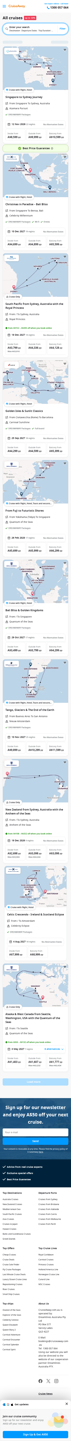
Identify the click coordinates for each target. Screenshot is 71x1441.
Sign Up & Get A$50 (35, 1435)
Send (35, 1141)
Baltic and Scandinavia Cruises (17, 1233)
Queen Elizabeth (10, 1324)
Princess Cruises (46, 1264)
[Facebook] (40, 1381)
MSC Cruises (44, 1284)
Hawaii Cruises (9, 1229)
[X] (48, 1381)
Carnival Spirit (9, 1349)
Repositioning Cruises (12, 1284)
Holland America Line (48, 1269)
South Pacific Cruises (12, 1214)
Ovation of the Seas (11, 1310)
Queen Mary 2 (9, 1329)
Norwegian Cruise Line (48, 1274)
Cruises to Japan (10, 1224)
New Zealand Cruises (12, 1204)
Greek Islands (9, 1238)
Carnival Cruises (45, 1259)
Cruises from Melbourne (49, 1219)
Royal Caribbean (45, 1254)
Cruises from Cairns (47, 1214)
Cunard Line (44, 1279)
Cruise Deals (8, 1259)
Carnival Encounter (11, 1339)
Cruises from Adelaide (48, 1209)
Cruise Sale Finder (11, 1264)
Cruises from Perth (47, 1224)
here (41, 1151)
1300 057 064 (59, 8)
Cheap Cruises (9, 1254)
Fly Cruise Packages (12, 1269)
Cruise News (45, 1394)
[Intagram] (56, 1381)
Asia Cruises (8, 1219)
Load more (33, 1082)
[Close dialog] (67, 1404)
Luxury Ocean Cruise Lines (15, 1279)
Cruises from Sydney (47, 1199)
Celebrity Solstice (10, 1319)
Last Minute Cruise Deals (14, 1274)
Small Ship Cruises (11, 1294)
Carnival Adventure (11, 1334)
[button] (15, 134)
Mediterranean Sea (11, 1209)
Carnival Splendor (11, 1344)
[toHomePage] (17, 6)
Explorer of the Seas (12, 1315)
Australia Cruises (10, 1199)
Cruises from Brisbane (48, 1204)
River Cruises (9, 1289)
